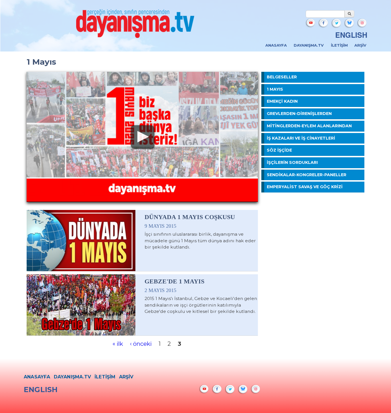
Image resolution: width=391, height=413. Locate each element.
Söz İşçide (279, 150)
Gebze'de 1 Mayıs (174, 281)
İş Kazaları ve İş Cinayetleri (301, 138)
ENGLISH (351, 35)
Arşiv (360, 45)
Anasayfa (276, 45)
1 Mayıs (275, 89)
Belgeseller (282, 77)
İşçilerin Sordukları (292, 162)
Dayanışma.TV (309, 45)
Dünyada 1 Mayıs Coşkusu (190, 217)
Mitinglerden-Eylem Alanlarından (309, 125)
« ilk (117, 343)
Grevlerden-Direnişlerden (299, 113)
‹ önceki (141, 343)
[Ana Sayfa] (135, 25)
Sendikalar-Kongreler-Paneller (306, 174)
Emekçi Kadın (282, 101)
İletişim (339, 45)
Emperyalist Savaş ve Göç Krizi (305, 186)
